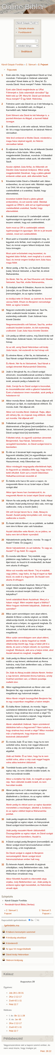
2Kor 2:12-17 (15, 997)
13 (3, 371)
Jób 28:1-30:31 (16, 993)
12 (3, 355)
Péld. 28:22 (45, 1051)
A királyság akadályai (16, 937)
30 (3, 819)
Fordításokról (24, 32)
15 (3, 423)
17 (3, 481)
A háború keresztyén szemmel (20, 932)
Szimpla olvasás (26, 28)
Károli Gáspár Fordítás (13, 64)
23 (3, 614)
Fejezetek (12, 69)
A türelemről (12, 943)
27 (3, 742)
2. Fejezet (43, 64)
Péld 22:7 (13, 1004)
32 (3, 864)
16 (3, 452)
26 (3, 706)
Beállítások (26, 51)
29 (3, 790)
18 (3, 500)
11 (3, 335)
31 (3, 841)
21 (3, 556)
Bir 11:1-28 (19, 1016)
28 (3, 767)
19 (3, 523)
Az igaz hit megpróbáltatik (18, 949)
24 (3, 658)
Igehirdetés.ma (11, 925)
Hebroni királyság (14, 960)
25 (3, 687)
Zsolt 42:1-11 (15, 1000)
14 (3, 400)
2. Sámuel (31, 64)
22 (3, 585)
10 (3, 310)
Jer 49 (18, 1019)
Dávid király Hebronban (17, 954)
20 (3, 539)
